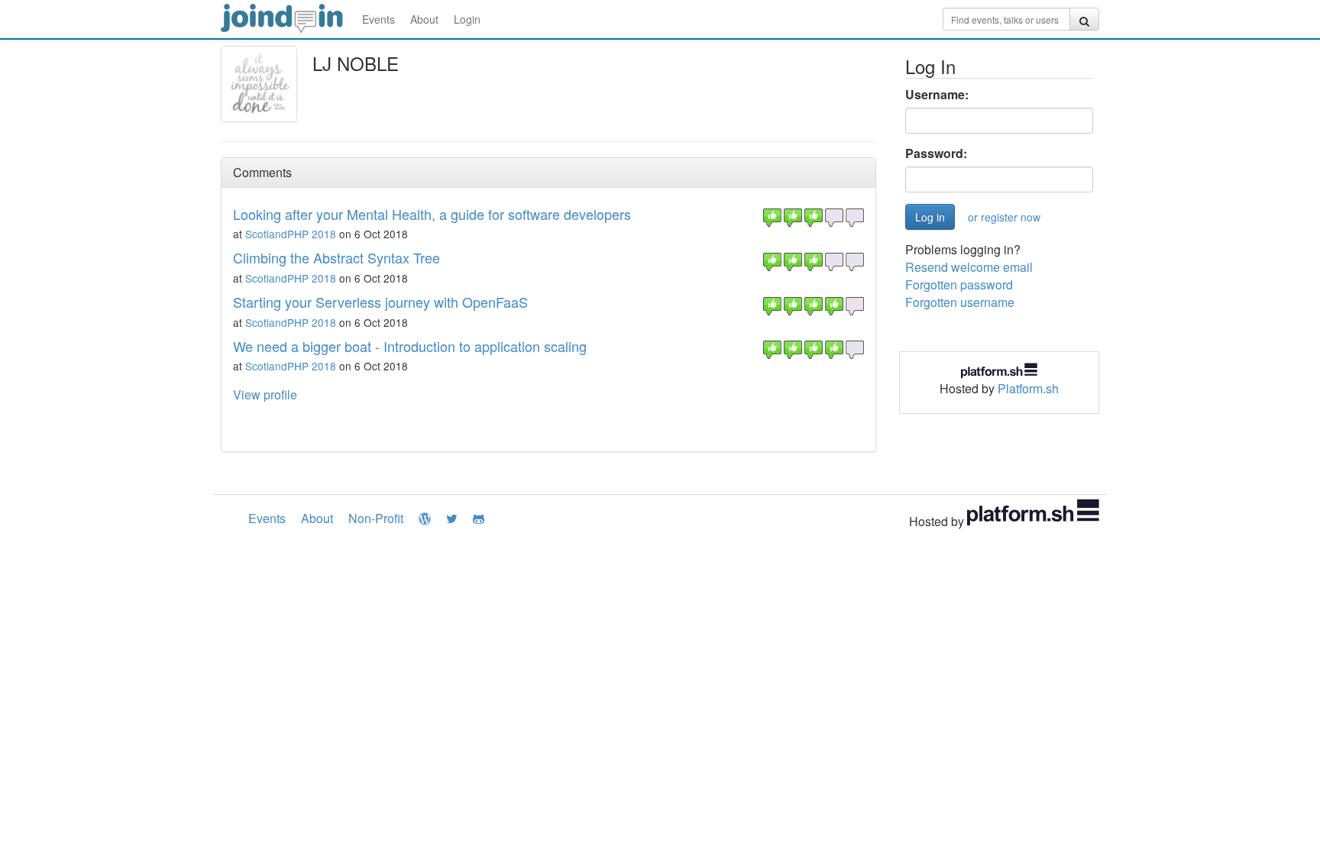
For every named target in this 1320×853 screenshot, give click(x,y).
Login (467, 19)
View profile (265, 394)
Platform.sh (1028, 388)
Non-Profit (375, 518)
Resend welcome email (969, 267)
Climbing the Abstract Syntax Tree (336, 257)
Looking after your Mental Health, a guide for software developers (432, 214)
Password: (936, 153)
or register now (1004, 217)
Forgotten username (959, 302)
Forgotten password (959, 284)
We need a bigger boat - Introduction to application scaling (410, 346)
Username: (937, 94)
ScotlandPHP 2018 (290, 233)
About (424, 19)
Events (378, 19)
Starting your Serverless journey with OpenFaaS (380, 302)
